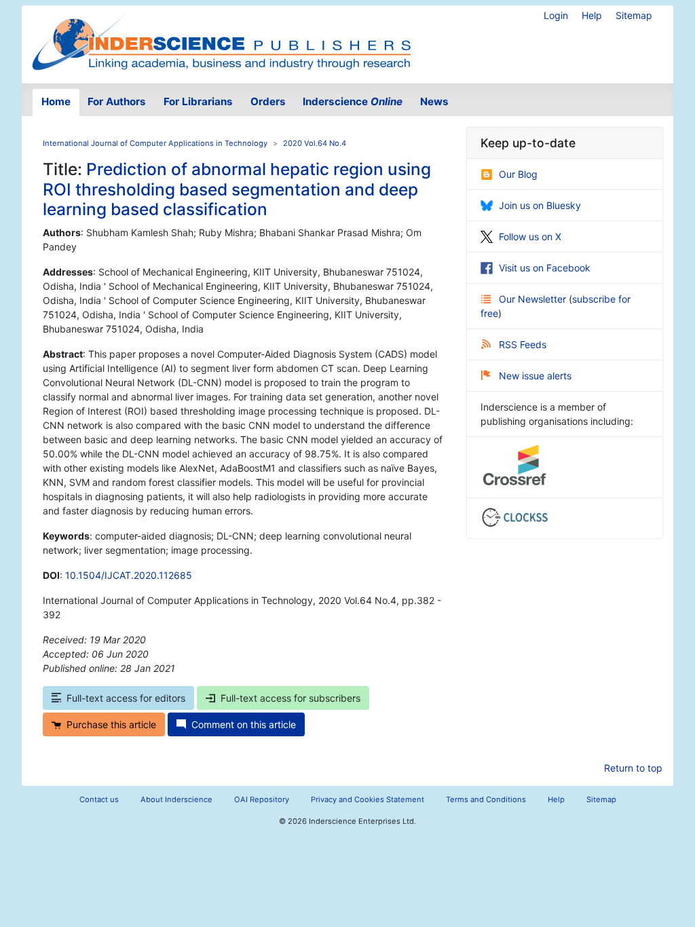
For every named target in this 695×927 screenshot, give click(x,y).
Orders (268, 101)
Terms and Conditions (486, 799)
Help (592, 15)
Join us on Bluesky (540, 205)
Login (556, 15)
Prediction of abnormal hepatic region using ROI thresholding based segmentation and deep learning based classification (237, 189)
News (434, 101)
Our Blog (518, 174)
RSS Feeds (522, 344)
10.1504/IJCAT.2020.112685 (128, 575)
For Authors (117, 101)
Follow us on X (530, 236)
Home (56, 101)
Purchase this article (111, 724)
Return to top (633, 768)
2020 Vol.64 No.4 (314, 143)
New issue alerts (535, 375)
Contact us (99, 799)
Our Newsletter (534, 299)
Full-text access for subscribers (290, 698)
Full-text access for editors (126, 698)
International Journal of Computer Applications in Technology (155, 143)
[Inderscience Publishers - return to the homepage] (221, 39)
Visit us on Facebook (544, 267)
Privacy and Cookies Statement (367, 799)
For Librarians (198, 101)
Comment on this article (243, 724)
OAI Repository (261, 799)
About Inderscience (176, 799)
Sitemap (634, 15)
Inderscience (352, 101)
